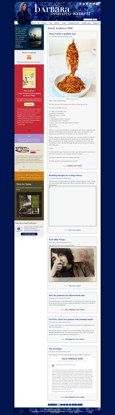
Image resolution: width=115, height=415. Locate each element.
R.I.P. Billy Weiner (57, 239)
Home (33, 23)
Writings (44, 23)
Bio (38, 23)
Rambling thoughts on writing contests (65, 175)
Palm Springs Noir (70, 339)
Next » (74, 405)
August (53, 178)
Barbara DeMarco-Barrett (62, 9)
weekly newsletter (73, 303)
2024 (59, 36)
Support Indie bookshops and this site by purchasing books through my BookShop (29, 140)
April (53, 298)
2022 (58, 178)
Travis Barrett (41, 411)
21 (55, 178)
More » (33, 152)
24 (55, 322)
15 (55, 242)
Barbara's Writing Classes (29, 175)
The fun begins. (55, 348)
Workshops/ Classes (73, 23)
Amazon (17, 45)
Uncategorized (71, 309)
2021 (57, 298)
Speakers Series (86, 23)
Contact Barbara (67, 409)
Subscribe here (29, 234)
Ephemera (96, 23)
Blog (50, 23)
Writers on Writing (22, 150)
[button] (27, 130)
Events (64, 23)
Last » (80, 405)
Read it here (56, 303)
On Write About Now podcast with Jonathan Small (71, 319)
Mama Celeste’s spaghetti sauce (62, 33)
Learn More (29, 104)
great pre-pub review (70, 354)
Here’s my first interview (55, 330)
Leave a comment (77, 165)
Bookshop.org (19, 47)
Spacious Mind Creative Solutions (74, 411)
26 (55, 298)
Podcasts (57, 23)
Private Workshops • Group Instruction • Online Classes (29, 177)
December (54, 36)
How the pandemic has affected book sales (67, 295)
